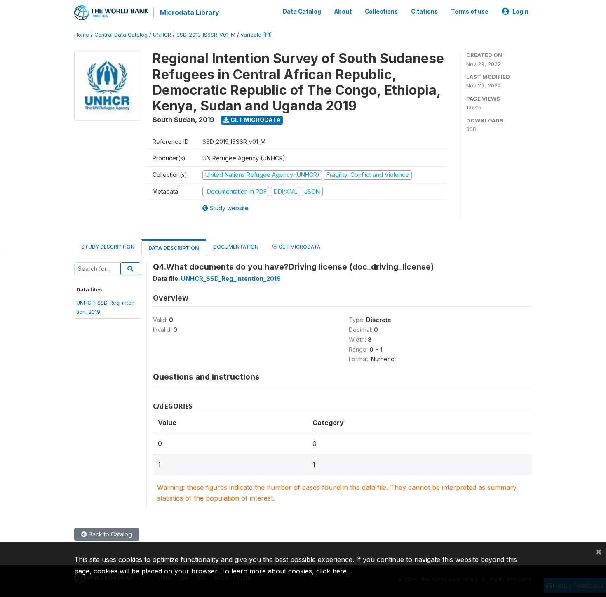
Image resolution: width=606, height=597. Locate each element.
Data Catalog (302, 11)
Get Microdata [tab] (298, 247)
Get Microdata (255, 119)
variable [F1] (256, 35)
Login (520, 11)
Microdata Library (189, 12)
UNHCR (162, 35)
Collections (381, 11)
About (343, 11)
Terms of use (470, 11)
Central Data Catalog (121, 35)
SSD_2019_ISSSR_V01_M (205, 35)
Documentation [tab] (235, 247)
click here (331, 571)
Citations (424, 11)
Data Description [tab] (173, 248)
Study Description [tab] (107, 247)
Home (81, 35)
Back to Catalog (109, 534)
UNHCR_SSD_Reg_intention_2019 (231, 278)
